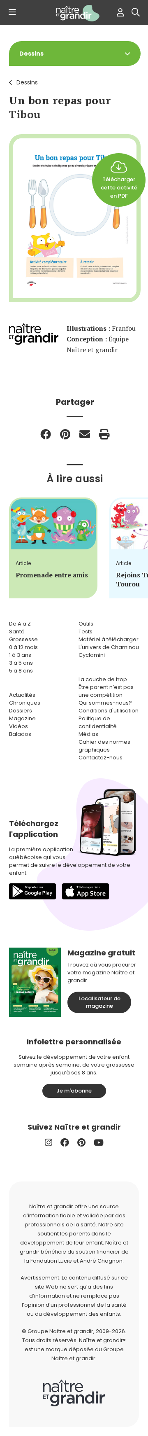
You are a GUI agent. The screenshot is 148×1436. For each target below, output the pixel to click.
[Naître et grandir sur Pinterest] (81, 1142)
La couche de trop (103, 679)
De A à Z (20, 624)
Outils (86, 624)
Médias (88, 734)
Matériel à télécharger (109, 639)
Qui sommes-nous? (105, 703)
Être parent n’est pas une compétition (106, 691)
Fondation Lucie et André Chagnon (76, 1261)
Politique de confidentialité (98, 722)
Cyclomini (92, 655)
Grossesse (23, 639)
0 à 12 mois (23, 647)
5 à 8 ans (21, 671)
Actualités (22, 695)
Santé (17, 631)
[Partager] (45, 434)
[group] (53, 547)
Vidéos (18, 726)
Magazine (22, 718)
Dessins (27, 82)
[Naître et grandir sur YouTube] (99, 1142)
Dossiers (20, 710)
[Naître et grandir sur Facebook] (64, 1142)
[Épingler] (65, 434)
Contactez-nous (101, 757)
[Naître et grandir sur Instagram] (48, 1142)
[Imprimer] (104, 434)
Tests (85, 631)
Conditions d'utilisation (109, 710)
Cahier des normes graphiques (104, 746)
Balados (20, 734)
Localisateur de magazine (99, 1002)
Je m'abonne (74, 1091)
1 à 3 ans (20, 655)
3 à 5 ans (21, 663)
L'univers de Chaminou (109, 647)
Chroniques (24, 703)
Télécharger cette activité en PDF (119, 187)
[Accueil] (74, 13)
